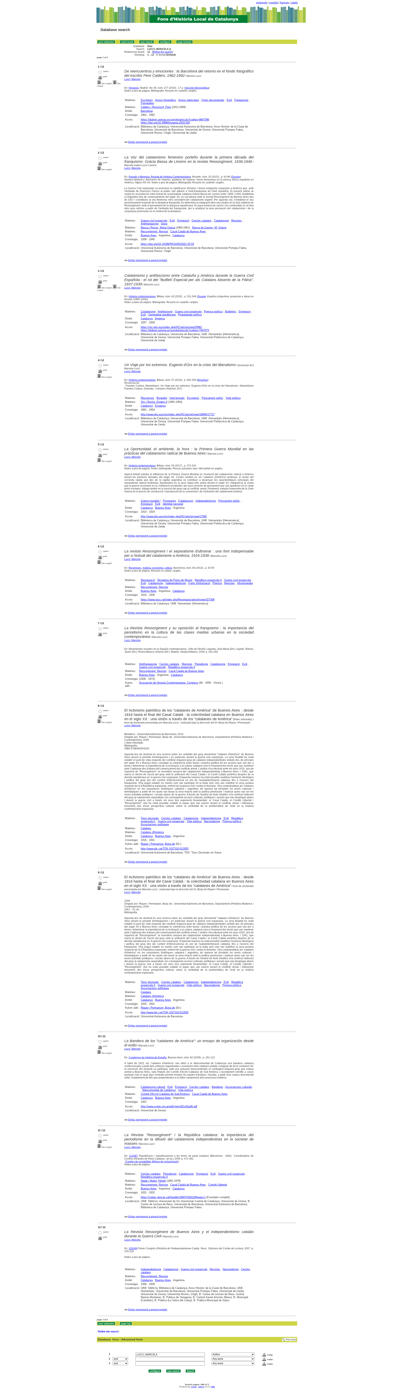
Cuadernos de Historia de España (148, 1057)
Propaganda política (190, 314)
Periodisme (201, 664)
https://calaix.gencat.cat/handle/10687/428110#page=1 (173, 1197)
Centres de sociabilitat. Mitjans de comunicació (152, 1161)
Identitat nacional (173, 503)
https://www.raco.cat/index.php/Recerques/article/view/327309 (177, 599)
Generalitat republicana (162, 314)
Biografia (162, 398)
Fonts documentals (213, 100)
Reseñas (203, 380)
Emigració (183, 220)
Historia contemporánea (142, 296)
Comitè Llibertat (217, 1184)
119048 (133, 1248)
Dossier (236, 176)
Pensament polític (212, 398)
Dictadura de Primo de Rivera (174, 580)
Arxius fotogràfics (165, 100)
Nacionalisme (212, 821)
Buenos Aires (149, 235)
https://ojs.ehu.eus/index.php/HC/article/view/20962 (171, 327)
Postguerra (169, 500)
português (261, 2)
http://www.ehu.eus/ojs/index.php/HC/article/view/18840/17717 (178, 414)
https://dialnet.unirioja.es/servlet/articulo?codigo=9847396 (175, 119)
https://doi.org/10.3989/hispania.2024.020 (165, 122)
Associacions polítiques (155, 824)
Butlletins (230, 311)
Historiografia (245, 583)
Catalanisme (221, 220)
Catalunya (178, 235)
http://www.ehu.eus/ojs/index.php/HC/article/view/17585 (174, 516)
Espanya (160, 405)
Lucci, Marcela (132, 79)
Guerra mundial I (150, 500)
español (273, 2)
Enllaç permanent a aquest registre (147, 142)
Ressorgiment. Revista (154, 231)
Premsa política (213, 311)
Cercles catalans (202, 220)
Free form (291, 1339)
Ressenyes (147, 398)
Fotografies (147, 103)
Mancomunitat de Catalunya (159, 1090)
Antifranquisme (150, 223)
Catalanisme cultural (153, 1087)
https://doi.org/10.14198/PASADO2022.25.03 (167, 244)
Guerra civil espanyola (154, 220)
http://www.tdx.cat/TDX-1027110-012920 (164, 848)
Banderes (217, 1087)
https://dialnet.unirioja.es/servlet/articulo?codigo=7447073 (175, 330)
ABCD (201, 1387)
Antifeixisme (165, 311)
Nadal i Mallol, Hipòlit (153, 1180)
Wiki (213, 1387)
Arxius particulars (188, 100)
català (294, 2)
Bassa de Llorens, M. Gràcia (209, 227)
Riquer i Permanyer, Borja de (158, 843)
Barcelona (147, 111)
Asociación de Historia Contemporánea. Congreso (168, 682)
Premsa (217, 583)
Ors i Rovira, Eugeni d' (154, 401)
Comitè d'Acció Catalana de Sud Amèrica (165, 1093)
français (284, 2)
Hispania (134, 87)
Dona (164, 223)
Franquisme (241, 100)
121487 (133, 1155)
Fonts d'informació (199, 583)
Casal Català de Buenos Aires (188, 231)
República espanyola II (208, 580)
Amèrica (160, 318)
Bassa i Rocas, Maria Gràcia (158, 227)
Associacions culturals (238, 1087)
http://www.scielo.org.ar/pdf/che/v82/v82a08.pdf (169, 1106)
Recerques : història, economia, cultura (150, 567)
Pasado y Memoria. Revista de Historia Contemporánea (160, 176)
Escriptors (147, 100)
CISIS (194, 1387)
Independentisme (206, 500)
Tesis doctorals (150, 818)
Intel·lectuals (177, 398)
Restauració (148, 580)
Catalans (146, 828)
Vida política (233, 398)
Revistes (236, 220)
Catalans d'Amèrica (152, 832)
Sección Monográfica (197, 87)
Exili (229, 100)
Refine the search (162, 52)
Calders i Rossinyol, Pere (156, 107)
